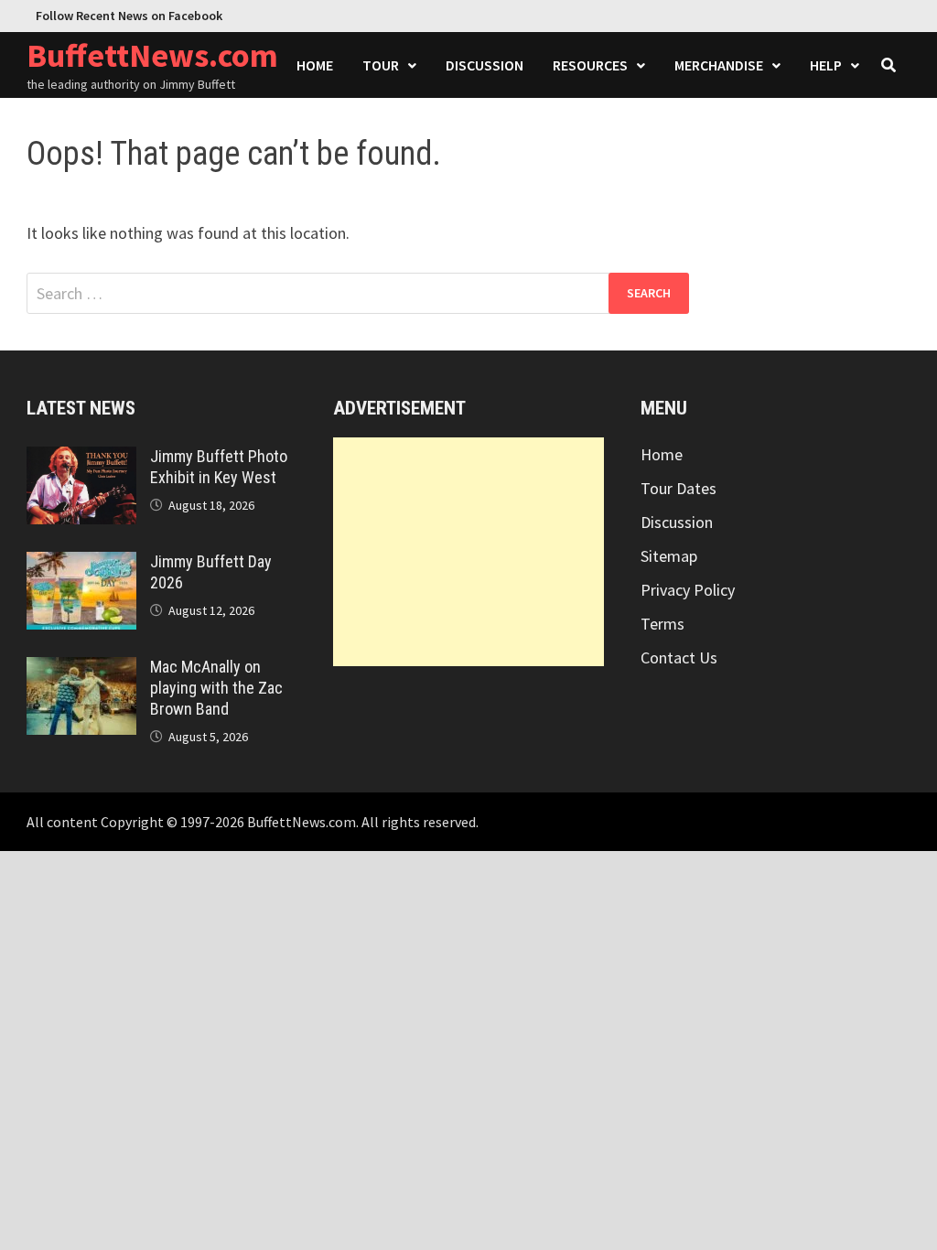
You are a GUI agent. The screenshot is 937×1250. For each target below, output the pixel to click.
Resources (590, 65)
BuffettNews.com (152, 55)
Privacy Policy (688, 589)
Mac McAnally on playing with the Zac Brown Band (216, 687)
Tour (380, 65)
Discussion (484, 65)
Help (826, 65)
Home (314, 65)
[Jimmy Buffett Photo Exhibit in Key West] (81, 458)
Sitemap (669, 555)
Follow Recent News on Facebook (129, 15)
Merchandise (718, 65)
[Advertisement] (468, 551)
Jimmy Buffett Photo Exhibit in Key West (218, 467)
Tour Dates (678, 488)
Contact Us (679, 657)
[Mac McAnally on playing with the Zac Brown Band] (81, 669)
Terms (662, 623)
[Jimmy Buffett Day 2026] (81, 564)
